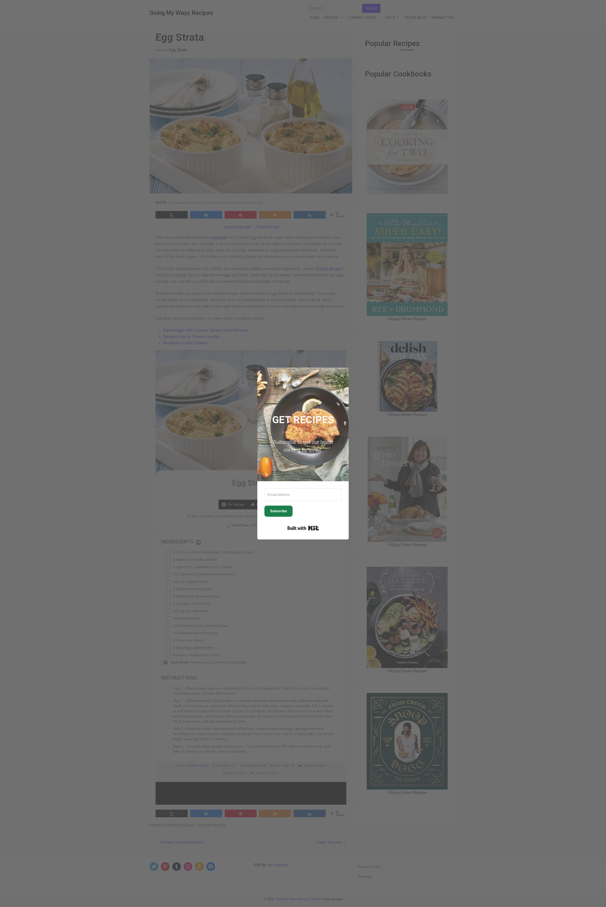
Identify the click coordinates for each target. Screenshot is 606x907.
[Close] (342, 374)
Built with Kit (303, 528)
